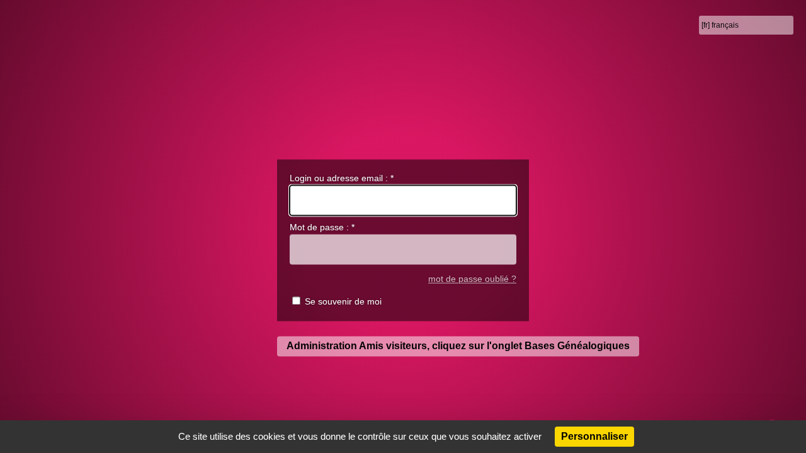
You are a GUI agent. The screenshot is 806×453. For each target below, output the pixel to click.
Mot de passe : (322, 228)
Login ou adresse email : (342, 178)
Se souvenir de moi (343, 302)
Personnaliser (594, 436)
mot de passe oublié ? (472, 279)
